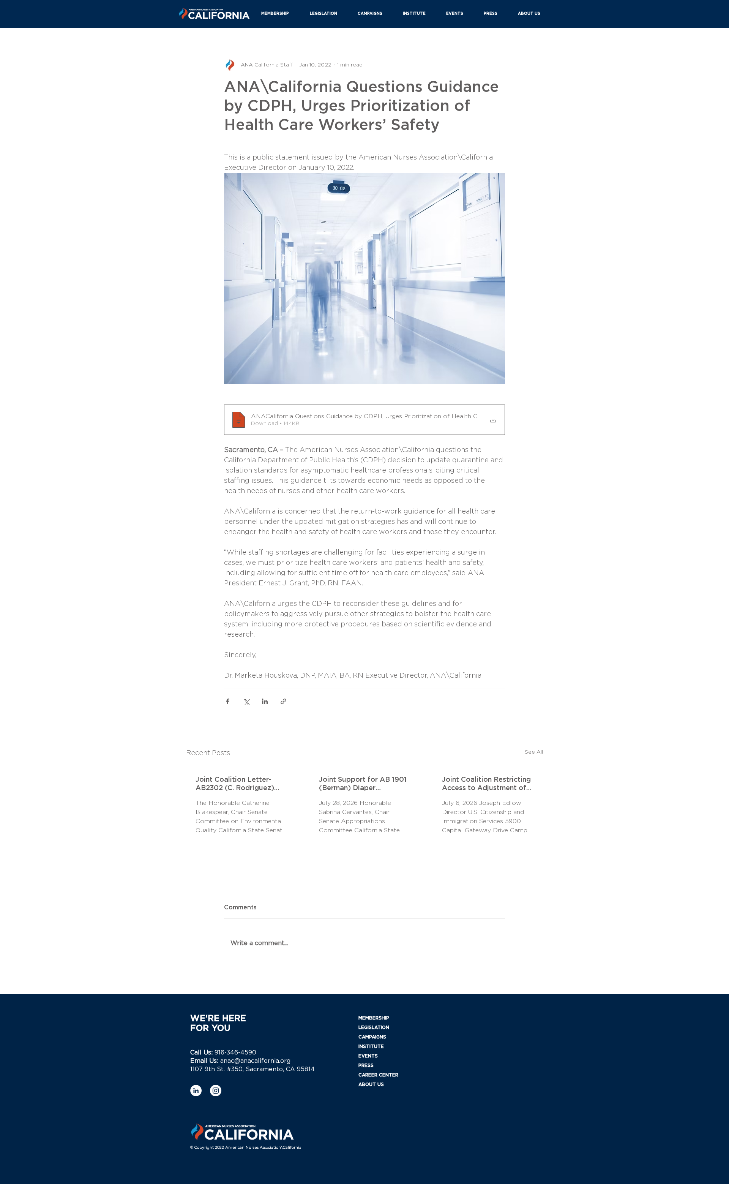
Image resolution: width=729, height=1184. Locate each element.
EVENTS (368, 1056)
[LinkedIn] (196, 1090)
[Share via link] (283, 701)
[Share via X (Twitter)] (246, 701)
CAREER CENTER (378, 1075)
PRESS (366, 1065)
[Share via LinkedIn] (264, 701)
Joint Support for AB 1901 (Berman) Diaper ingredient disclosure (363, 784)
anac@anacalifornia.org (255, 1061)
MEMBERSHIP (373, 1018)
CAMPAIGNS (372, 1037)
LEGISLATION (373, 1027)
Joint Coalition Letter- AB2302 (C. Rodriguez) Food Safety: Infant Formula (235, 784)
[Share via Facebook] (227, 701)
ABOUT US (371, 1084)
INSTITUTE (371, 1046)
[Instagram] (215, 1090)
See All (534, 752)
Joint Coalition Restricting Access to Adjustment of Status (486, 784)
